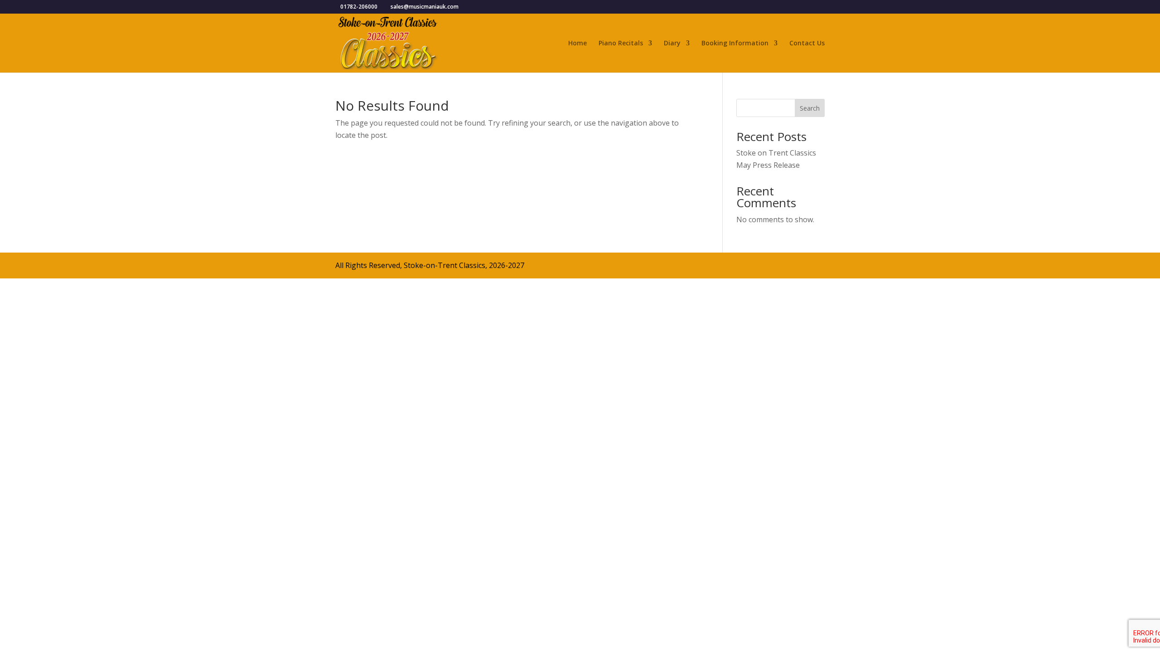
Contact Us (807, 43)
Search (810, 108)
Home (577, 43)
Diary (672, 43)
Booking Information (734, 43)
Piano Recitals (621, 43)
